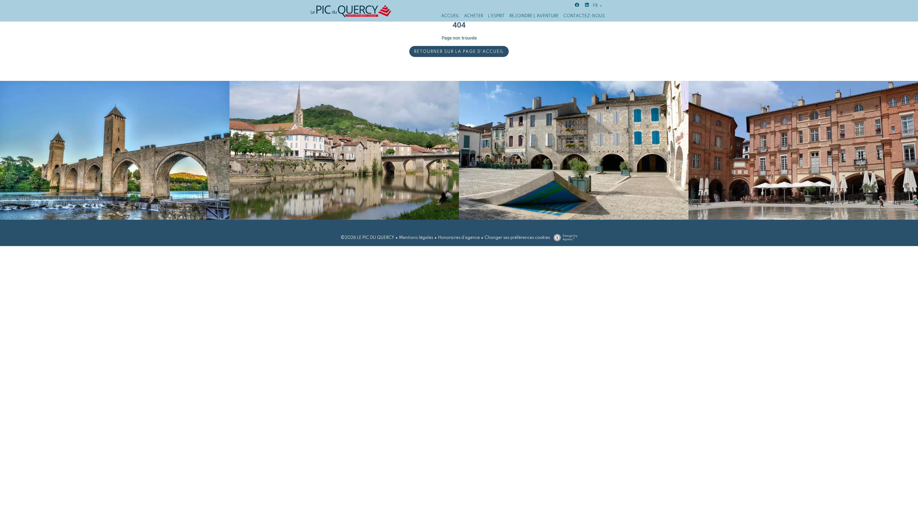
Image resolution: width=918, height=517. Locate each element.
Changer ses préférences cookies (517, 238)
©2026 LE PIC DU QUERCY (367, 238)
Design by (570, 237)
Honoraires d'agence (459, 238)
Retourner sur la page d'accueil (459, 52)
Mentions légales (416, 238)
